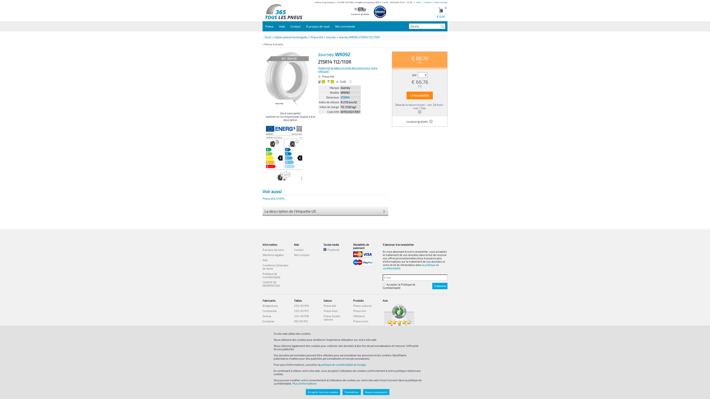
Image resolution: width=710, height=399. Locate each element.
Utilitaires (359, 316)
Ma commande (345, 26)
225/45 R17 (301, 311)
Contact (428, 2)
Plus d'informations (304, 383)
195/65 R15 (301, 321)
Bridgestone (270, 305)
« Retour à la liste (273, 44)
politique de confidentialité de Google (343, 364)
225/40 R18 (301, 316)
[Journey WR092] (287, 77)
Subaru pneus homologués (291, 37)
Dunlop (267, 316)
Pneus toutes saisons (332, 317)
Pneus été (317, 37)
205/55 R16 (301, 305)
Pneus (269, 26)
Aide (418, 2)
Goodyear (269, 321)
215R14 (345, 97)
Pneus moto (360, 321)
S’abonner (440, 286)
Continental (270, 311)
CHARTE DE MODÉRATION (271, 284)
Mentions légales (273, 255)
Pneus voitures (362, 305)
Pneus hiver (331, 311)
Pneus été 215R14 (274, 198)
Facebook (332, 249)
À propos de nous (318, 26)
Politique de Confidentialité (271, 275)
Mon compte (441, 2)
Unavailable (419, 95)
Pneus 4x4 (359, 311)
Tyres (267, 37)
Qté (414, 75)
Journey (331, 37)
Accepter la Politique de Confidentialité (399, 286)
